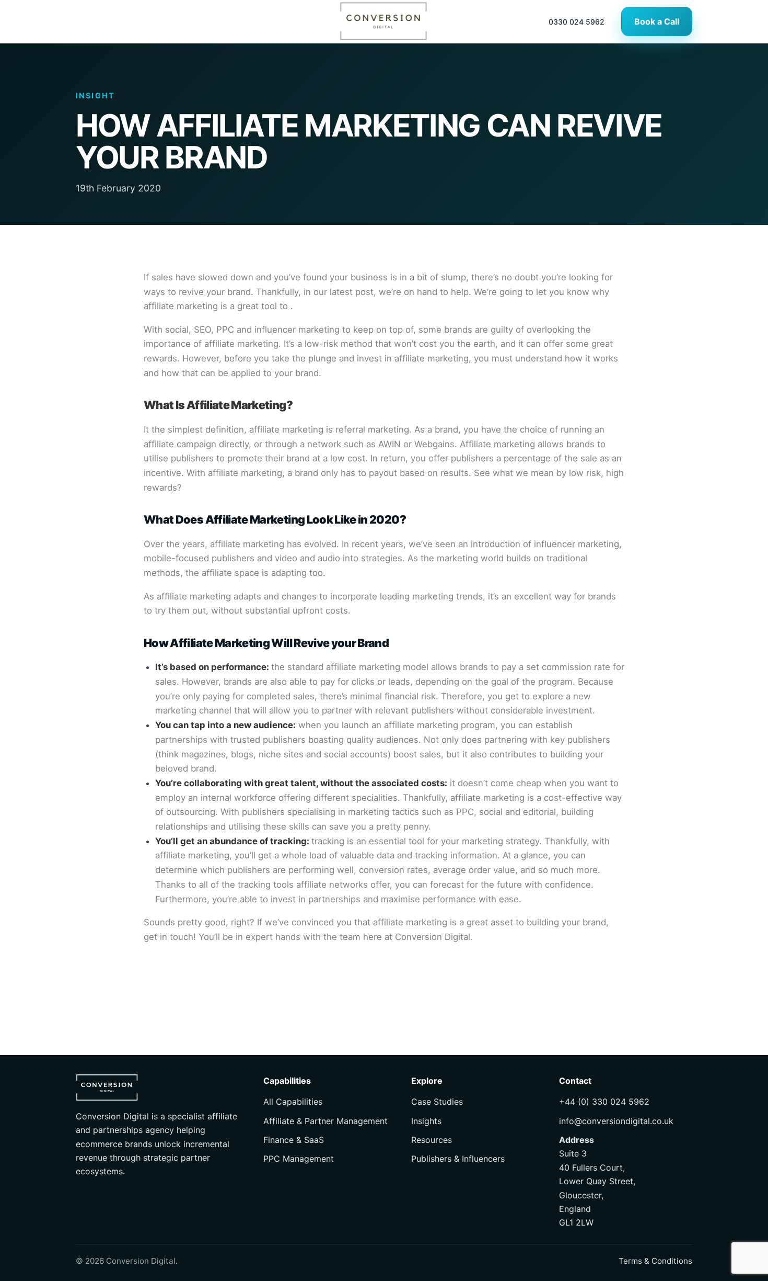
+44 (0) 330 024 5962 (604, 1101)
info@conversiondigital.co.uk (616, 1121)
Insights (426, 1121)
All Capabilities (292, 1101)
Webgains (434, 444)
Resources (431, 1140)
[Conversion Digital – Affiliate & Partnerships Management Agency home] (384, 21)
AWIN (389, 444)
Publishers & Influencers (458, 1158)
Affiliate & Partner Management (325, 1121)
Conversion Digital (432, 937)
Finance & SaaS (293, 1140)
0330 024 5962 (576, 21)
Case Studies (437, 1101)
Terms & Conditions (655, 1261)
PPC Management (298, 1158)
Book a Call (656, 21)
